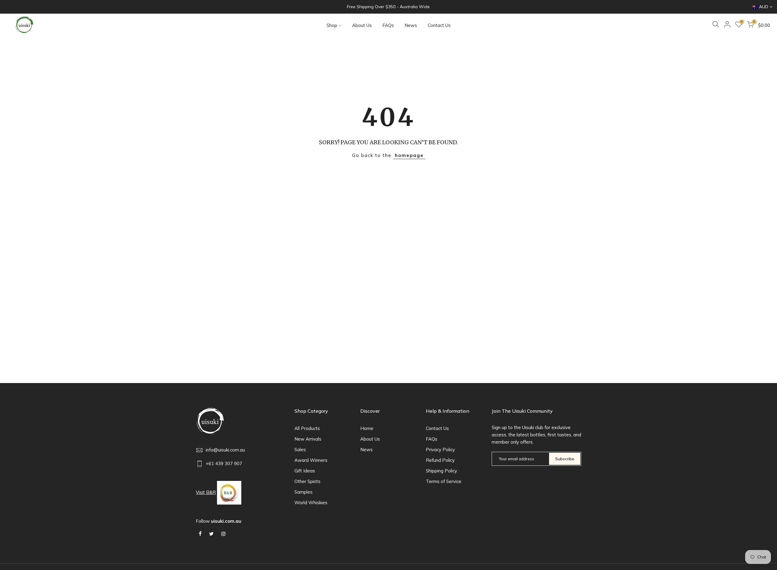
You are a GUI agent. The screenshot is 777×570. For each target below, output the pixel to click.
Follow (218, 521)
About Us (362, 25)
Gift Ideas (304, 471)
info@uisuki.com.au (225, 450)
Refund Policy (440, 460)
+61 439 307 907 (224, 463)
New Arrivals (307, 439)
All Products (307, 428)
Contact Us (439, 25)
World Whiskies (310, 502)
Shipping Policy (441, 471)
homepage (409, 155)
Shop (332, 25)
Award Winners (310, 460)
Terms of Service (443, 481)
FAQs (388, 25)
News (411, 25)
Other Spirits (307, 481)
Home (366, 428)
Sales (300, 449)
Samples (303, 492)
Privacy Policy (440, 449)
